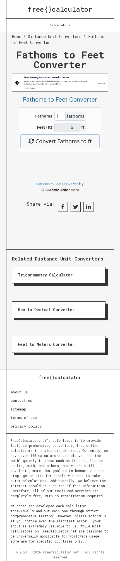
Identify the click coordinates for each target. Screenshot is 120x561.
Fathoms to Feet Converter (57, 184)
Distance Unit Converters (54, 36)
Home (16, 36)
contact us (21, 400)
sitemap (18, 409)
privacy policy (26, 426)
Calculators (60, 25)
